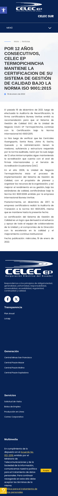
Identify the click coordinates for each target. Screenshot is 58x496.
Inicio (16, 41)
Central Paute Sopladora (16, 372)
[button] (3, 10)
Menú (9, 27)
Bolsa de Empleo (12, 406)
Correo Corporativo (13, 416)
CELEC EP (3, 492)
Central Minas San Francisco (18, 357)
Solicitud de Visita (13, 401)
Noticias (26, 41)
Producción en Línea (14, 411)
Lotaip (7, 318)
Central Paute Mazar (14, 362)
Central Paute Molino (14, 367)
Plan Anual (9, 313)
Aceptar (46, 471)
